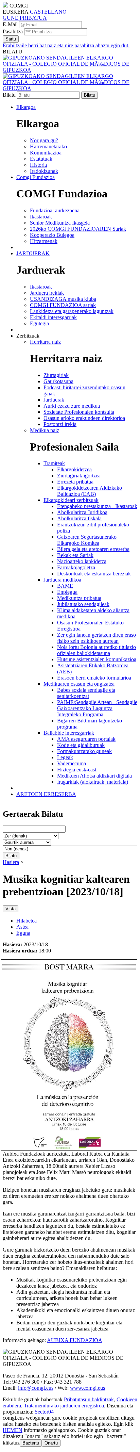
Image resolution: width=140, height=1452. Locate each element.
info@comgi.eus (35, 1388)
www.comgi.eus (87, 1388)
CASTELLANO (48, 12)
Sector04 (44, 1412)
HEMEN (12, 1430)
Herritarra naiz (45, 342)
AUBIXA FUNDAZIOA (74, 1340)
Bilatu (9, 95)
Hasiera (11, 862)
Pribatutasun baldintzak (89, 1399)
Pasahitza (13, 31)
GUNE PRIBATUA (25, 18)
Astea (22, 927)
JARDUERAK (33, 253)
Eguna (23, 933)
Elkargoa (26, 107)
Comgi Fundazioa (35, 177)
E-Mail (10, 24)
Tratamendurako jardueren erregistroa (64, 1405)
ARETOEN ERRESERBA (46, 794)
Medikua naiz (44, 430)
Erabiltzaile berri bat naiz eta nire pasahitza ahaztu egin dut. (66, 45)
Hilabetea (26, 921)
